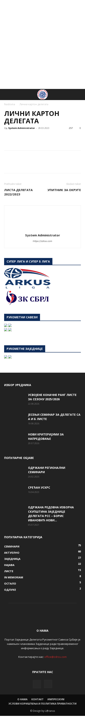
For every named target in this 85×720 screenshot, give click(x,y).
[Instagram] (48, 684)
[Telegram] (65, 137)
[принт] (56, 137)
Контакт (37, 699)
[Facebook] (8, 137)
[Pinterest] (27, 137)
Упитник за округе (64, 190)
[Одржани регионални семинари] (14, 473)
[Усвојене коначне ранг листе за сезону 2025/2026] (14, 400)
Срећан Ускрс (39, 487)
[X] (18, 137)
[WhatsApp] (37, 137)
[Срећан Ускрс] (14, 492)
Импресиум (55, 699)
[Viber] (75, 137)
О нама (22, 699)
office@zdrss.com (55, 657)
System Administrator (21, 128)
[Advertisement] (42, 44)
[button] (7, 94)
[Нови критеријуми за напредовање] (14, 439)
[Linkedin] (46, 137)
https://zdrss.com (42, 241)
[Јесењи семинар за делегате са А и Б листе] (14, 419)
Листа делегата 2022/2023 (18, 192)
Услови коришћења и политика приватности (42, 703)
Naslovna (9, 104)
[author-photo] (42, 229)
